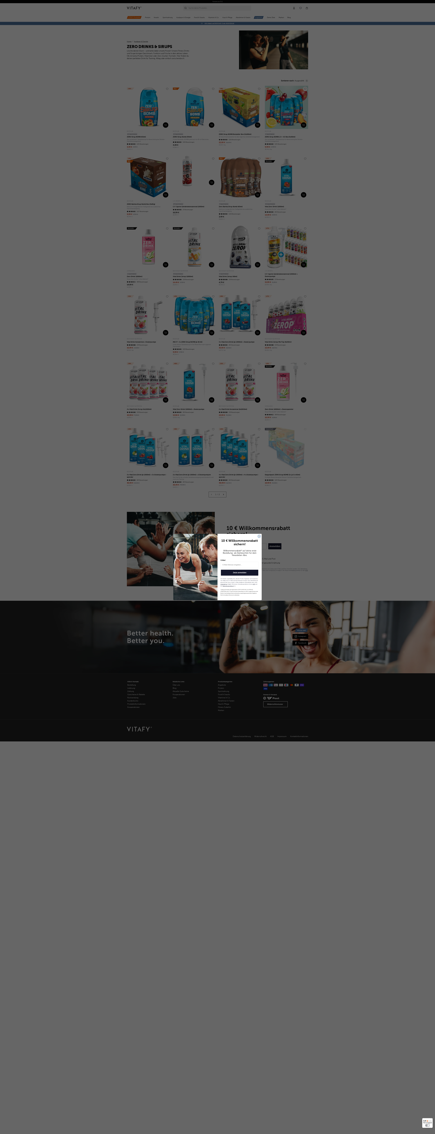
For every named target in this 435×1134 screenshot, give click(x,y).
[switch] (427, 1125)
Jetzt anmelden (239, 573)
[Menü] (431, 1119)
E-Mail (223, 560)
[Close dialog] (259, 536)
